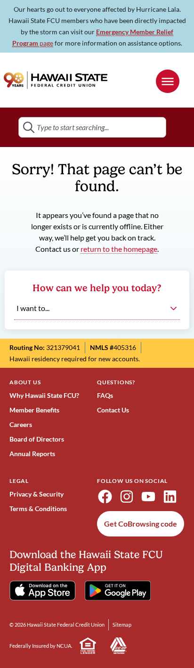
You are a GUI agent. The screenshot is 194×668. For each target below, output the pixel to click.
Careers (20, 424)
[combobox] (92, 127)
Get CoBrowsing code (140, 523)
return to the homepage (119, 248)
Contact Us (113, 410)
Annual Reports (32, 454)
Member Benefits (34, 410)
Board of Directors (36, 439)
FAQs (105, 395)
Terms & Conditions (38, 509)
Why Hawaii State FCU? (44, 395)
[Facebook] (105, 497)
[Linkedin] (170, 497)
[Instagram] (127, 497)
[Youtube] (148, 497)
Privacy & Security (36, 494)
